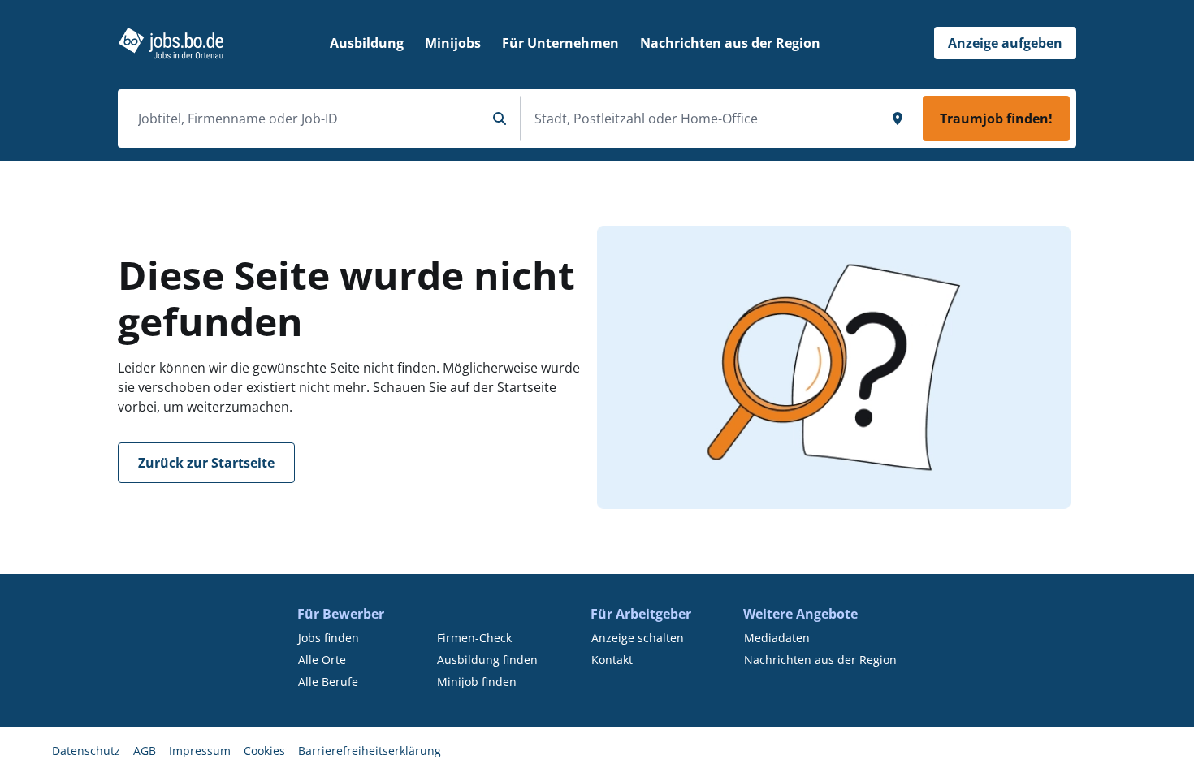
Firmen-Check (474, 637)
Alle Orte (322, 659)
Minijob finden (477, 681)
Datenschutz (86, 750)
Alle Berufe (328, 681)
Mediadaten (777, 637)
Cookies (264, 750)
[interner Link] (171, 43)
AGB (144, 750)
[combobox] (305, 118)
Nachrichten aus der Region (820, 659)
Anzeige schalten (637, 637)
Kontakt (612, 659)
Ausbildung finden (487, 659)
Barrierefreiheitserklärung (369, 750)
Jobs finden (328, 637)
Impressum (200, 750)
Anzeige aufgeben (1005, 43)
